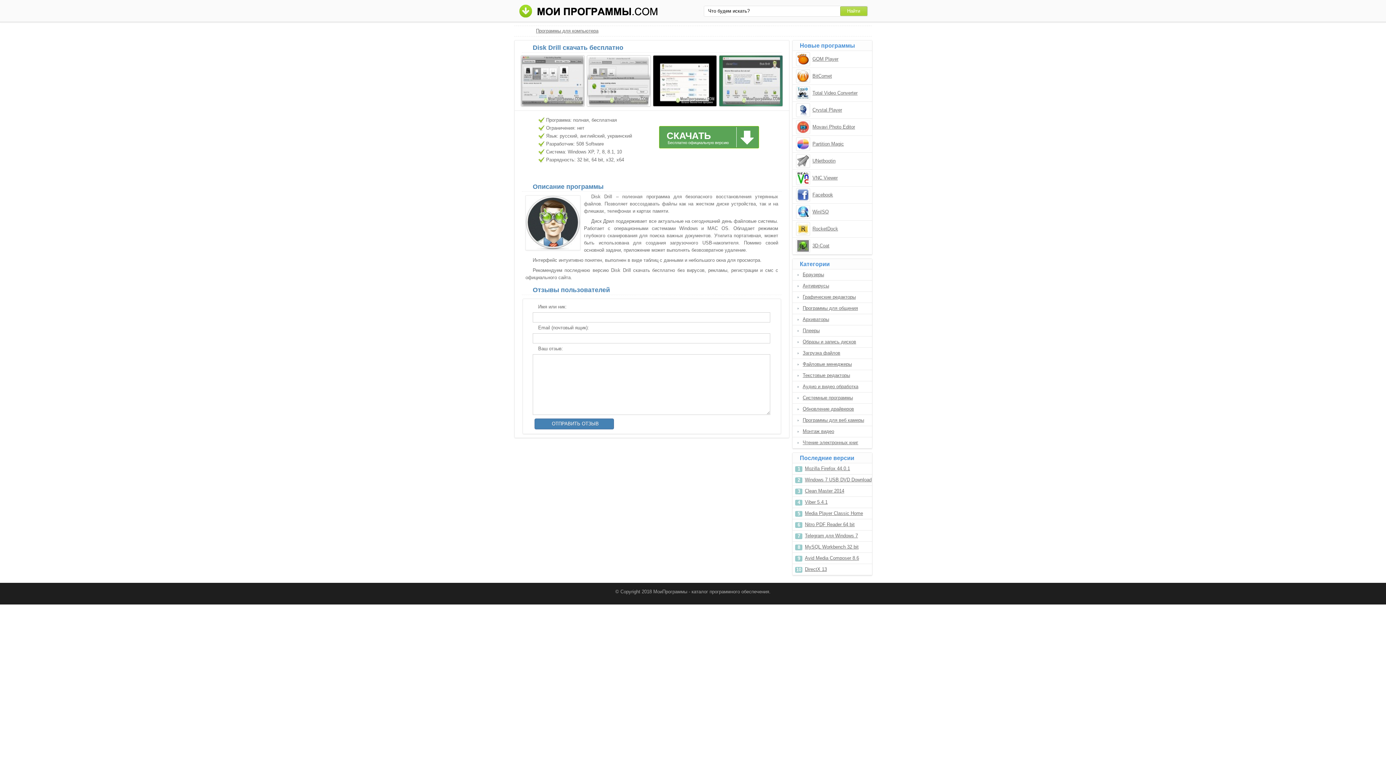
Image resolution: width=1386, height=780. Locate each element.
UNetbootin (824, 161)
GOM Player (825, 59)
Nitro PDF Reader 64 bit (830, 524)
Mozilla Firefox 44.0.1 (827, 468)
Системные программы (828, 397)
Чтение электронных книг (830, 442)
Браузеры (813, 274)
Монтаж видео (818, 431)
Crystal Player (827, 110)
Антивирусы (816, 286)
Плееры (811, 330)
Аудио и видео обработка (830, 386)
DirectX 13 (816, 569)
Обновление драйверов (828, 409)
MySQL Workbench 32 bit (832, 547)
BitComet (822, 76)
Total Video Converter (835, 93)
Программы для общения (830, 308)
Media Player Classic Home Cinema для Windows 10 (834, 515)
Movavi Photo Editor (833, 127)
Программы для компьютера (567, 31)
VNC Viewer (825, 178)
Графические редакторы (829, 297)
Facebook (822, 195)
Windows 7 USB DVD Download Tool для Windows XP (838, 481)
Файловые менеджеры (827, 364)
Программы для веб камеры (833, 420)
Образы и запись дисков (829, 341)
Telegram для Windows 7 (831, 535)
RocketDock (825, 228)
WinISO (820, 211)
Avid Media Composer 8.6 (832, 558)
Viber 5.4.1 (816, 502)
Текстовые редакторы (826, 375)
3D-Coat (820, 245)
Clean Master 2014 (824, 491)
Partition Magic (828, 144)
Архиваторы (816, 319)
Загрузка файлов (821, 353)
